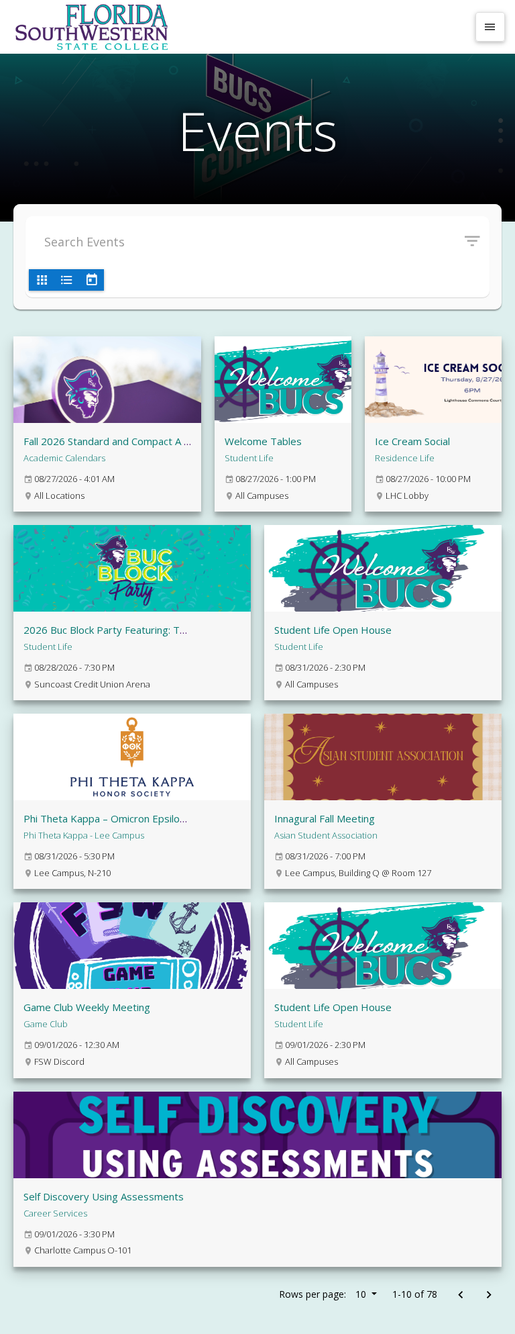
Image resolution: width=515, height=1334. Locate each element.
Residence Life (405, 458)
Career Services (55, 1213)
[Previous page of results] (460, 1295)
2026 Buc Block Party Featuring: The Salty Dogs (133, 629)
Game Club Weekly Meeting (86, 1007)
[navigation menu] (490, 27)
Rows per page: (322, 1294)
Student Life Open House (333, 629)
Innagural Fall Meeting (324, 818)
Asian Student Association (326, 835)
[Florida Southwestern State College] (238, 27)
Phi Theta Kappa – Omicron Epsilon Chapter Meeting (144, 818)
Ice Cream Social (412, 441)
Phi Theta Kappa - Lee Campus (83, 835)
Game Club (45, 1024)
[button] (477, 241)
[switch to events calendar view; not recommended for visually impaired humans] (91, 280)
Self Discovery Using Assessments (103, 1196)
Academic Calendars (64, 458)
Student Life (249, 458)
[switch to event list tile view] (41, 280)
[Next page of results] (488, 1295)
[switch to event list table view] (66, 280)
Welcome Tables (263, 441)
